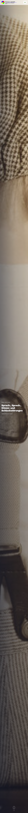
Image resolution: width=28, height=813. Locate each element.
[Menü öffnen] (25, 2)
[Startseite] (9, 2)
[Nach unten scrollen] (14, 808)
